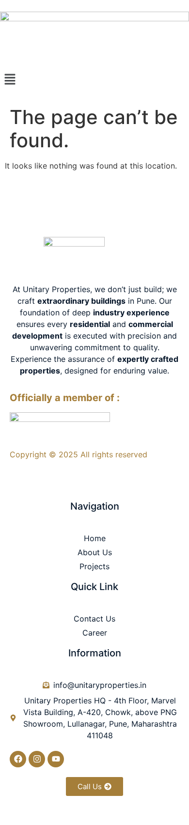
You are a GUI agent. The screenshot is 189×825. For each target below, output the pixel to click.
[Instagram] (37, 759)
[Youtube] (55, 759)
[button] (94, 79)
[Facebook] (18, 759)
